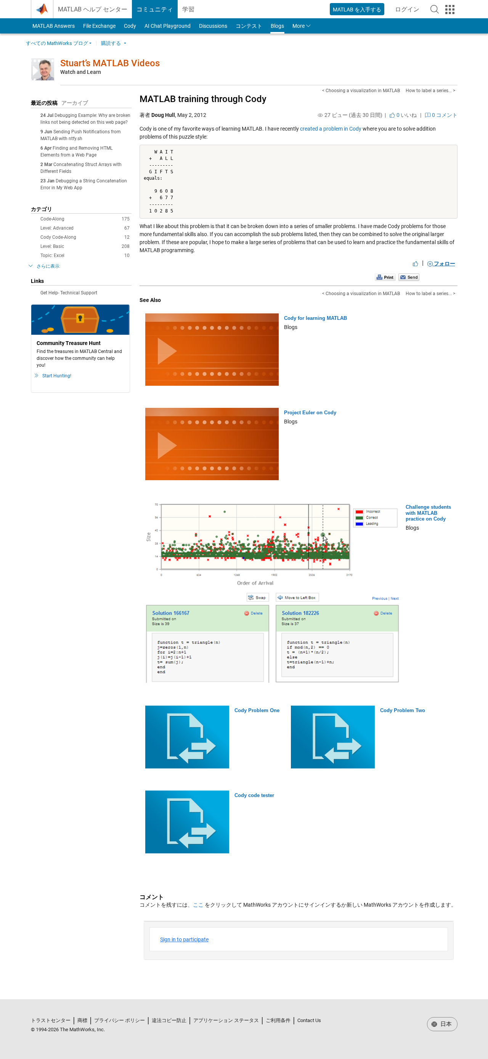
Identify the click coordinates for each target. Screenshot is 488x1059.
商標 (82, 1020)
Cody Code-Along (85, 237)
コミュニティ (154, 9)
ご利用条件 (278, 1020)
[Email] (409, 277)
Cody (130, 26)
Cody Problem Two (402, 710)
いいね (406, 115)
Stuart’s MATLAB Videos (110, 63)
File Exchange (99, 26)
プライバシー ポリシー (119, 1020)
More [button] (298, 26)
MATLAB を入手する (357, 9)
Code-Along (85, 219)
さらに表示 (48, 266)
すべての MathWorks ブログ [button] (57, 43)
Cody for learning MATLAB (315, 318)
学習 (188, 9)
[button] (434, 9)
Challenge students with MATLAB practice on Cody (428, 513)
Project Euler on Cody (310, 412)
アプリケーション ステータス (226, 1020)
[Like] (416, 263)
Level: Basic (85, 246)
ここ (198, 905)
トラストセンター (51, 1020)
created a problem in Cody (330, 129)
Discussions (213, 26)
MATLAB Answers (53, 26)
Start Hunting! (56, 376)
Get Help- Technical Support (68, 292)
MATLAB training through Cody (203, 99)
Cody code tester (254, 795)
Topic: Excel (85, 255)
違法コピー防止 (169, 1020)
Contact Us (309, 1020)
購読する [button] (111, 43)
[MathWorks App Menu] (449, 9)
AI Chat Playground (167, 26)
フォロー (444, 263)
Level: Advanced (85, 228)
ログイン (409, 12)
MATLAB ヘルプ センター (92, 9)
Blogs (277, 26)
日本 (445, 1024)
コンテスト (249, 26)
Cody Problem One (256, 710)
